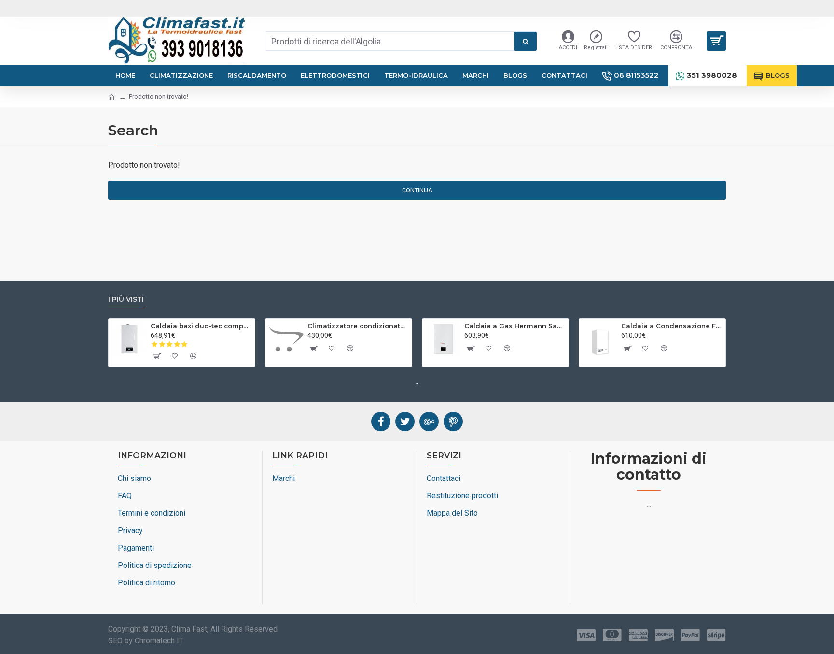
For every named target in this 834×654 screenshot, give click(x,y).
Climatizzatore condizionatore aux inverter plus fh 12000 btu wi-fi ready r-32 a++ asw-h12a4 (357, 326)
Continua (417, 190)
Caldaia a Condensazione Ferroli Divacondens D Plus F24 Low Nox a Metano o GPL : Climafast (671, 326)
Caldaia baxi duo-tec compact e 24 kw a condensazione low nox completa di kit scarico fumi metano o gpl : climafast (201, 326)
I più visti (126, 299)
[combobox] (389, 41)
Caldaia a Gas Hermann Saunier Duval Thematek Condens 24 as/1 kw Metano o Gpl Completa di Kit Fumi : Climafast (514, 326)
